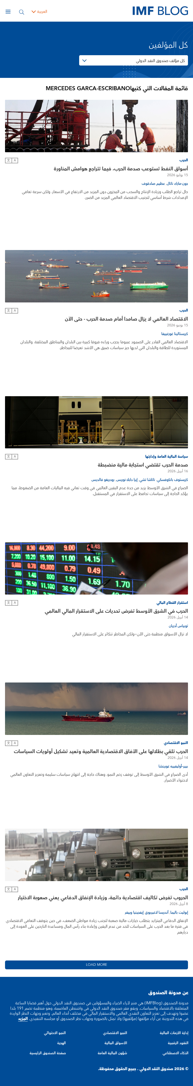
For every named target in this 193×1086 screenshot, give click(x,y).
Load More (96, 965)
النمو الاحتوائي (55, 1033)
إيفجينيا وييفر (134, 913)
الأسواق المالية (116, 1043)
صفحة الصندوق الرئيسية (48, 1053)
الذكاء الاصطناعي (175, 1053)
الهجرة (61, 1043)
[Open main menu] (8, 11)
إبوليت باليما (179, 913)
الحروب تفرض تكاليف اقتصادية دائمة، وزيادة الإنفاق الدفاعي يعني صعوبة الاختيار (103, 898)
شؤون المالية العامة (112, 1053)
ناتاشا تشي (147, 480)
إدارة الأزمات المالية (174, 1033)
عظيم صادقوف (153, 184)
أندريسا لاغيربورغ (157, 913)
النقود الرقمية (178, 1043)
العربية (42, 12)
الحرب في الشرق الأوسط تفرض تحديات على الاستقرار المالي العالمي (116, 611)
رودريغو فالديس (102, 480)
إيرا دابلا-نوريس (126, 480)
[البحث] (22, 11)
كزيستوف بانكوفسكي (172, 480)
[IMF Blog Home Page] (160, 10)
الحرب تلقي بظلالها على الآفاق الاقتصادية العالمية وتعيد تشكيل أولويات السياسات (101, 752)
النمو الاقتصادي (115, 1033)
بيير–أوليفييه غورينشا (173, 766)
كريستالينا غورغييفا (174, 334)
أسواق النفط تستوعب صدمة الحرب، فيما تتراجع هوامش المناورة (121, 169)
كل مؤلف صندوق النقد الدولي (160, 60)
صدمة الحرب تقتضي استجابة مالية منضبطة (143, 465)
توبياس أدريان (178, 626)
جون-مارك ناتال (177, 184)
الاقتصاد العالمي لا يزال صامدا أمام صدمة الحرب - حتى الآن (126, 319)
